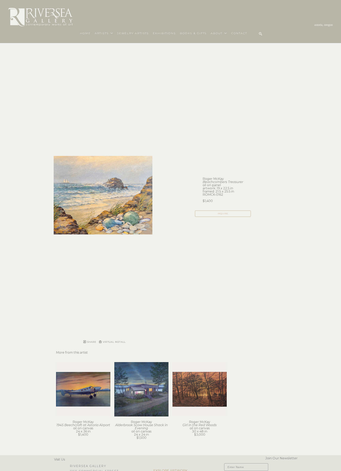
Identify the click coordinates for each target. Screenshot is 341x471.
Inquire (223, 213)
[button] (104, 33)
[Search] (260, 33)
